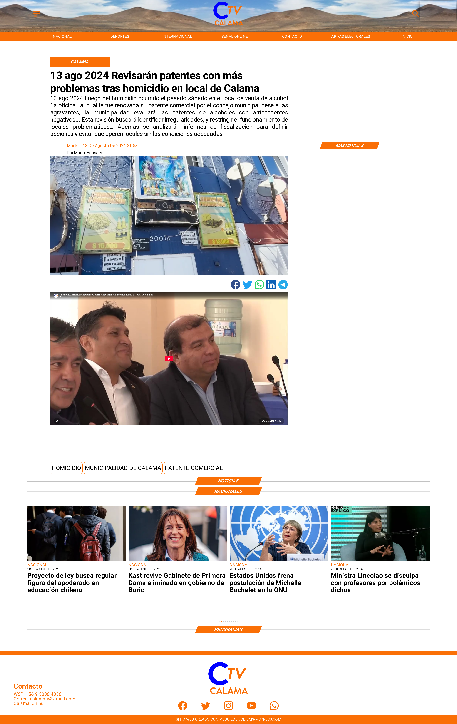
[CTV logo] (228, 25)
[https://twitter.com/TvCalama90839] (205, 708)
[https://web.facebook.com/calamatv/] (183, 708)
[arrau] (279, 560)
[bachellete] (76, 560)
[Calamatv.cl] (36, 16)
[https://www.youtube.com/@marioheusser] (251, 708)
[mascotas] (380, 560)
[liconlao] (178, 560)
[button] (66, 468)
